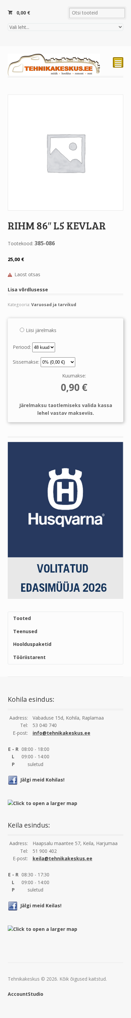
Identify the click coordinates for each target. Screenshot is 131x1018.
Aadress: (18, 718)
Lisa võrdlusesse (28, 289)
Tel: (24, 725)
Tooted (22, 618)
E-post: (20, 733)
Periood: (22, 347)
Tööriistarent (29, 657)
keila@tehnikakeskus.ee (62, 858)
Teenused (25, 631)
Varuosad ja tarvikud (53, 304)
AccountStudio (25, 994)
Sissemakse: (27, 362)
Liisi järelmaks (41, 330)
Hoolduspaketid (32, 644)
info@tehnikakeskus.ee (61, 733)
